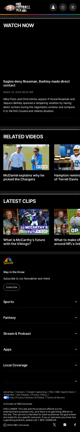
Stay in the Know (14, 272)
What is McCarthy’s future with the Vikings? (24, 242)
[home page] (17, 7)
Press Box (9, 394)
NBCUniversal (24, 403)
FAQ (51, 392)
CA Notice (38, 397)
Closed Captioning (37, 392)
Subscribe (11, 287)
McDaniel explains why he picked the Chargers (23, 177)
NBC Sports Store (64, 392)
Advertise (8, 392)
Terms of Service (56, 397)
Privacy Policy (39, 394)
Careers (20, 392)
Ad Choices (23, 394)
